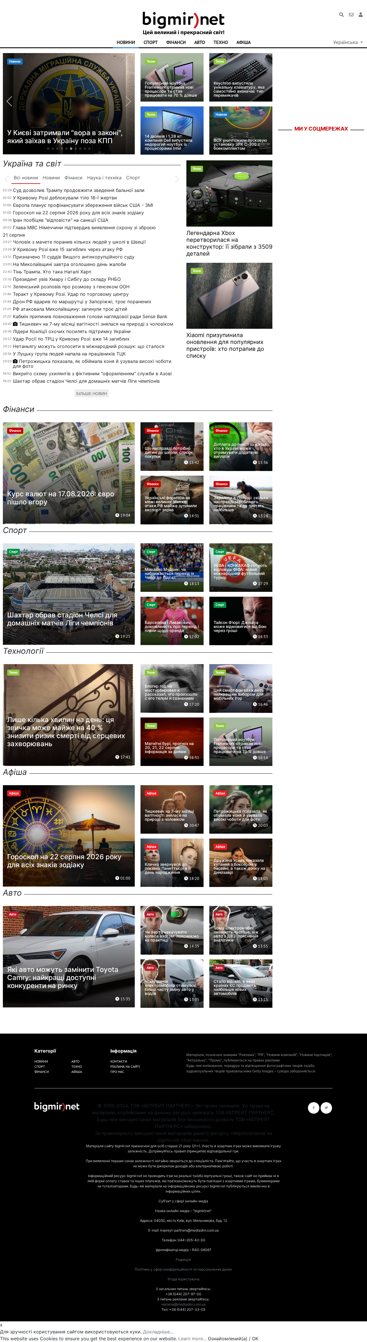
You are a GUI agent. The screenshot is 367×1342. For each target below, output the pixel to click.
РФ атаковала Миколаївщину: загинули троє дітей (70, 309)
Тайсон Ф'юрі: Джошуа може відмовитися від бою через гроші (240, 626)
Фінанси (176, 42)
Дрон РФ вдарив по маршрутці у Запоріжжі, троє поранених (82, 301)
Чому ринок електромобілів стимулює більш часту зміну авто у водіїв (170, 987)
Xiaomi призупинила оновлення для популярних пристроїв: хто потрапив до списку (225, 345)
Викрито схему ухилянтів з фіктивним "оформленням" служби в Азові (92, 373)
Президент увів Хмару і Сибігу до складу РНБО (67, 279)
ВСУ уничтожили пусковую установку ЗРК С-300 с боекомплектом (240, 144)
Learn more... (192, 1338)
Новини (126, 42)
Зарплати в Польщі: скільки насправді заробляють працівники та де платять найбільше (241, 503)
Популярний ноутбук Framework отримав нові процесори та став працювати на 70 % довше (171, 89)
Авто (199, 42)
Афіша (244, 42)
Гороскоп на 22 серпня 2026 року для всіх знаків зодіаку (78, 212)
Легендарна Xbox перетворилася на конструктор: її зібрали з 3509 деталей (229, 243)
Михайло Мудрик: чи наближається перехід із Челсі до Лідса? (169, 573)
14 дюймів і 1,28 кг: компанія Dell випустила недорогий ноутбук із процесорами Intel (168, 142)
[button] (48, 148)
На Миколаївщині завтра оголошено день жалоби (69, 264)
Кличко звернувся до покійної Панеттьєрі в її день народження (167, 868)
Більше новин (91, 393)
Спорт (151, 42)
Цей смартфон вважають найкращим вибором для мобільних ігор (239, 694)
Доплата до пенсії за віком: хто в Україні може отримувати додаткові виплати (240, 450)
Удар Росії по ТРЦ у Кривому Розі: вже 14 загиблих (71, 339)
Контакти (118, 1061)
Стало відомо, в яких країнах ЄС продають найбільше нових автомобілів (235, 987)
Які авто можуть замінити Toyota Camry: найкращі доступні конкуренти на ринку (62, 977)
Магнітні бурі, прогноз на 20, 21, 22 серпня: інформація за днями (169, 747)
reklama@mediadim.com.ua (183, 1304)
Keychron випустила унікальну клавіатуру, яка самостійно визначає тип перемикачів (239, 89)
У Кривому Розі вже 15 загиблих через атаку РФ (68, 249)
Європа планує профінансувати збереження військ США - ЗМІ (83, 205)
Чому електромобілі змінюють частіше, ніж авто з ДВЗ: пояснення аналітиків (236, 933)
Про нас (117, 1071)
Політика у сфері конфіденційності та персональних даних (183, 1269)
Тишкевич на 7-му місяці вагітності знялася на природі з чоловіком (96, 324)
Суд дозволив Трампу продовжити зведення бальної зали (79, 190)
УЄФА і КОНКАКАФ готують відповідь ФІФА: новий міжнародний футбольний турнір (240, 571)
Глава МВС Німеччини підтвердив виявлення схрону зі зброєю (84, 227)
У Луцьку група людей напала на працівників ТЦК (69, 354)
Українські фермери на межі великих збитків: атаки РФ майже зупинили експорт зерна (171, 503)
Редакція (183, 1259)
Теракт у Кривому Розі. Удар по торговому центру (71, 294)
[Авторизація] (361, 14)
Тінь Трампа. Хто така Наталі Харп (52, 272)
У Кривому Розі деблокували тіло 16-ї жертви (65, 198)
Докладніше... (158, 1332)
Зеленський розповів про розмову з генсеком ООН (71, 286)
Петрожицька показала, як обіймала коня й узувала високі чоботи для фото (92, 363)
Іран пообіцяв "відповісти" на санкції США (60, 220)
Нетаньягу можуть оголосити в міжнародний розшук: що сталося (88, 346)
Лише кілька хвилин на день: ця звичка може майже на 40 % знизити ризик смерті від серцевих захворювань (66, 731)
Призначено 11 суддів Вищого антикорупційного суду (73, 257)
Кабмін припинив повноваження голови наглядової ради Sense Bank (90, 316)
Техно (221, 42)
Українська (346, 42)
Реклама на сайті (125, 1066)
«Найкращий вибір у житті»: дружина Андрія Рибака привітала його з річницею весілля (65, 132)
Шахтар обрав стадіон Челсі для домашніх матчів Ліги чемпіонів (86, 381)
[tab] (25, 178)
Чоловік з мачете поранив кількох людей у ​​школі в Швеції (79, 242)
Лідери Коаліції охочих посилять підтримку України (72, 331)
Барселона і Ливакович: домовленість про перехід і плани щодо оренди (172, 626)
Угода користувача (183, 1279)
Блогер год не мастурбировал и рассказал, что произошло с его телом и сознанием (171, 692)
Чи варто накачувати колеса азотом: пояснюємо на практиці (172, 935)
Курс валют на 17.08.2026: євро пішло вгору (60, 498)
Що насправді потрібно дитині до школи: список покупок (169, 452)
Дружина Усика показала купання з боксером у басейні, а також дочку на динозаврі (239, 866)
